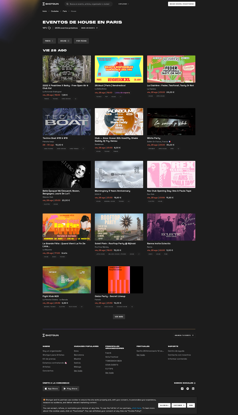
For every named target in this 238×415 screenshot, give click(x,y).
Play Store (72, 389)
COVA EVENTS (111, 364)
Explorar (123, 4)
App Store (53, 389)
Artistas (46, 366)
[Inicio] (51, 3)
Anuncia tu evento (183, 335)
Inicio (45, 11)
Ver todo (78, 370)
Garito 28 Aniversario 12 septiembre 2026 (157, 351)
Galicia (77, 362)
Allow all (164, 405)
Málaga (77, 366)
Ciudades (55, 11)
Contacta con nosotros (179, 355)
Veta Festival (111, 357)
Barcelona (79, 355)
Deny (191, 405)
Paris (65, 11)
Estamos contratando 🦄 (55, 362)
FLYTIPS (109, 368)
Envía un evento (88, 28)
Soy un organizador (52, 351)
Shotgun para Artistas (53, 355)
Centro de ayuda (176, 351)
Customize (178, 405)
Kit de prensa (49, 359)
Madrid (77, 359)
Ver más (119, 317)
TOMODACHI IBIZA (113, 361)
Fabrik (108, 353)
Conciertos (48, 370)
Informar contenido (177, 359)
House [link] (73, 11)
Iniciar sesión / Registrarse (182, 4)
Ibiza (76, 351)
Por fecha (81, 41)
